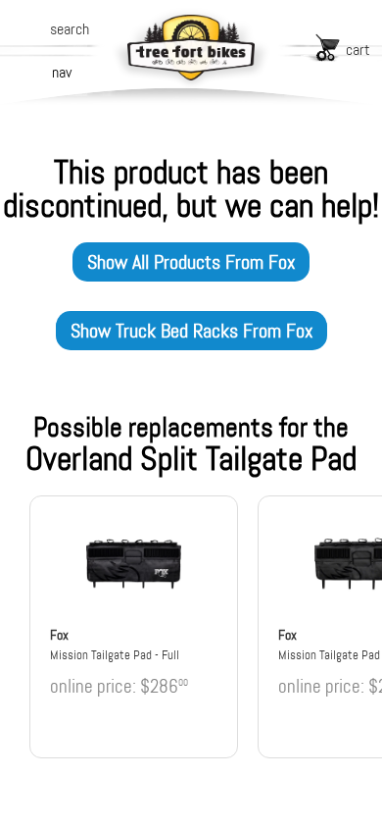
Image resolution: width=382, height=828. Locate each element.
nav (62, 72)
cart (358, 49)
